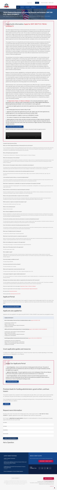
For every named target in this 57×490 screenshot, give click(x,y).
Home (18, 7)
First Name (5, 422)
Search (37, 2)
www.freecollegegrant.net (49, 481)
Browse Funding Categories (18, 471)
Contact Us (33, 7)
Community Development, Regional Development (14, 16)
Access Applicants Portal (12, 381)
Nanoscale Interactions (13, 291)
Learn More (6, 403)
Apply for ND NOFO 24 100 (35, 320)
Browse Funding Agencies (8, 471)
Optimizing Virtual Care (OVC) (15, 293)
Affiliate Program (44, 2)
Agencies (22, 7)
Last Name (5, 426)
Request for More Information (10, 438)
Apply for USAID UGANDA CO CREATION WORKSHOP (38, 329)
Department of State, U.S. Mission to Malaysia (32, 16)
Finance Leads (51, 2)
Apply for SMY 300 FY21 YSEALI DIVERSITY (14, 126)
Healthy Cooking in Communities (9, 458)
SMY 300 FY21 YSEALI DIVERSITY (45, 16)
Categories (28, 7)
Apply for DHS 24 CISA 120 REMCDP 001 (35, 338)
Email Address (5, 429)
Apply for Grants (52, 7)
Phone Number (5, 433)
